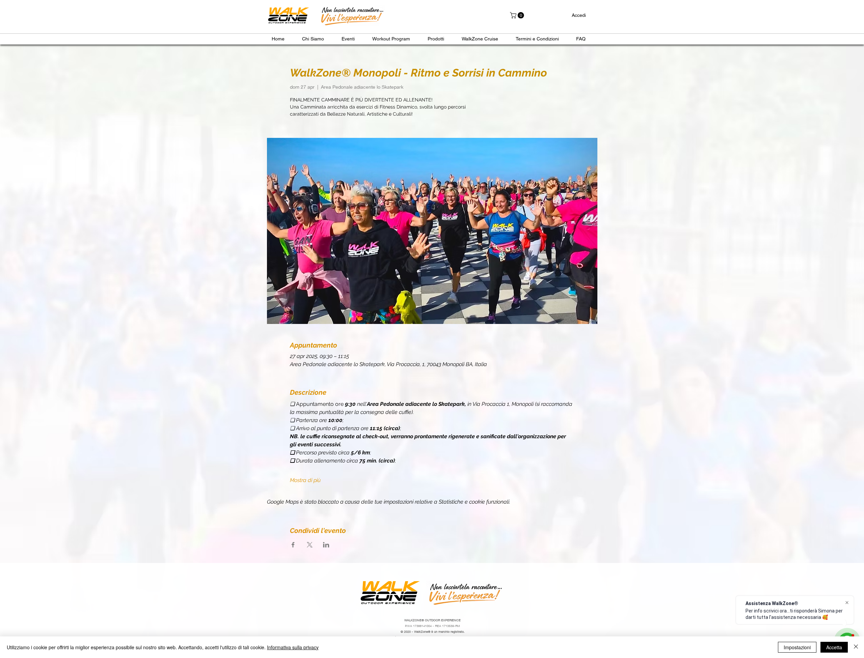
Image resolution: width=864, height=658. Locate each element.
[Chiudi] (856, 647)
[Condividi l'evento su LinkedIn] (326, 544)
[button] (517, 15)
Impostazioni (797, 647)
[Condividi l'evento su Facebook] (293, 544)
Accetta (834, 647)
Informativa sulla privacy (293, 647)
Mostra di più (305, 480)
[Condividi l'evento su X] (309, 544)
